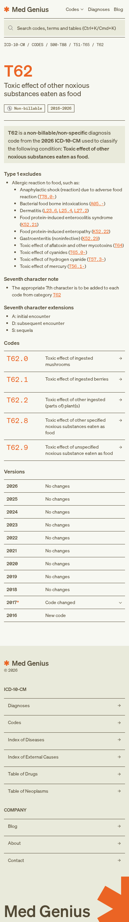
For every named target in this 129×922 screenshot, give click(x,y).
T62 (100, 44)
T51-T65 (81, 44)
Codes (37, 44)
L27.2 (80, 210)
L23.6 (50, 210)
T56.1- (77, 266)
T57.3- (96, 259)
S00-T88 (58, 44)
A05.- (97, 203)
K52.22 (101, 231)
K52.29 (90, 238)
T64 (118, 245)
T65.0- (78, 252)
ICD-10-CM (14, 44)
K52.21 (29, 224)
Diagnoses (99, 9)
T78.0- (47, 196)
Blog (118, 9)
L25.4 (65, 210)
